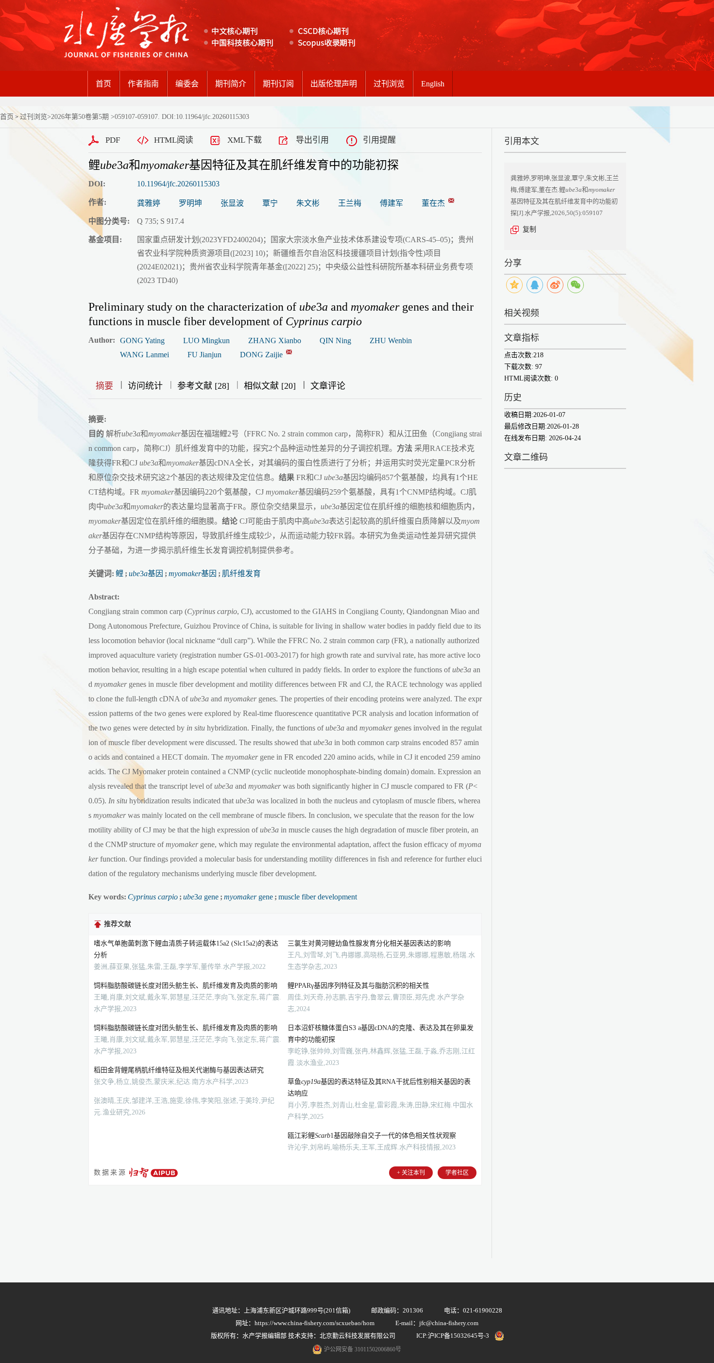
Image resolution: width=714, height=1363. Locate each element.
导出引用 (312, 140)
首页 (103, 84)
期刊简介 (230, 84)
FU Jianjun (204, 354)
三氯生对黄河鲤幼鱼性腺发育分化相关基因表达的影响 (369, 943)
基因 (193, 573)
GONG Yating (142, 340)
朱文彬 (308, 203)
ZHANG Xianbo (274, 340)
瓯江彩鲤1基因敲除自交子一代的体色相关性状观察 (372, 1135)
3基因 (146, 573)
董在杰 (433, 203)
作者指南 (143, 84)
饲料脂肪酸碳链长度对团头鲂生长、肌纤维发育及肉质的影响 (185, 985)
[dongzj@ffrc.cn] (451, 200)
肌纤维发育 (241, 573)
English (432, 84)
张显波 (232, 203)
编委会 (187, 84)
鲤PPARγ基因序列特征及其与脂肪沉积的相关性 (358, 985)
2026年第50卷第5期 (80, 116)
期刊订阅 (278, 84)
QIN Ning (335, 340)
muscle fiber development (317, 897)
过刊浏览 (389, 84)
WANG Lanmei (144, 354)
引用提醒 (379, 140)
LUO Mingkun (206, 340)
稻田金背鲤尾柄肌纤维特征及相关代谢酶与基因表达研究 (179, 1070)
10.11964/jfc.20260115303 (178, 184)
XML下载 (244, 140)
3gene (201, 897)
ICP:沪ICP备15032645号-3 (452, 1335)
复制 (529, 229)
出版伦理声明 (333, 84)
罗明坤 (190, 203)
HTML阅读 (173, 140)
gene (248, 897)
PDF (112, 140)
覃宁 (270, 203)
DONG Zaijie (261, 354)
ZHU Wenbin (391, 340)
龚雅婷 (148, 203)
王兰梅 (349, 203)
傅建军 (391, 203)
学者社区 (457, 1172)
